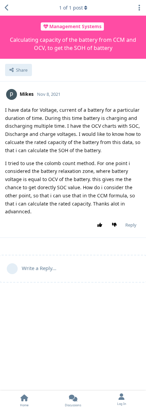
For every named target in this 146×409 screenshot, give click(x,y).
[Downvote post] (116, 225)
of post (71, 7)
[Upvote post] (101, 225)
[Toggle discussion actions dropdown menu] (139, 8)
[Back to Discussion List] (7, 8)
